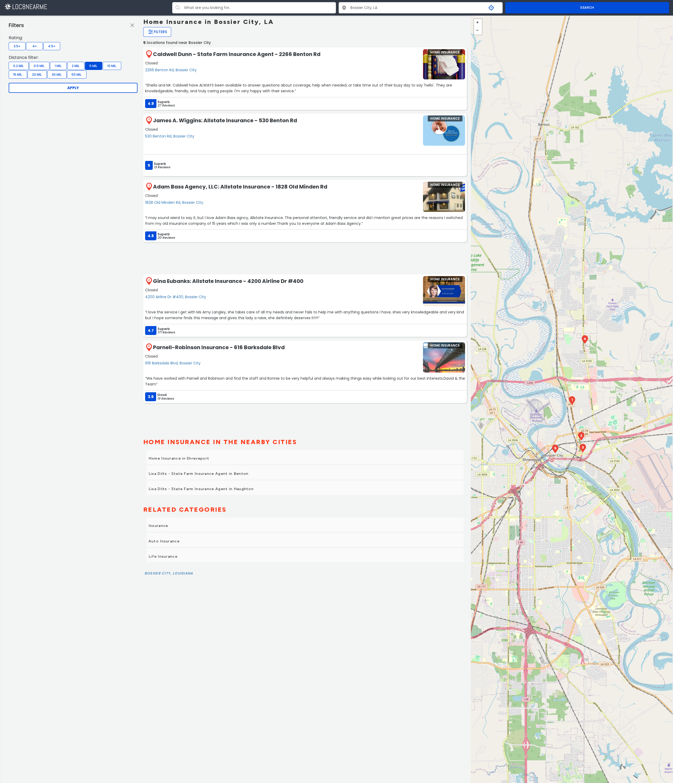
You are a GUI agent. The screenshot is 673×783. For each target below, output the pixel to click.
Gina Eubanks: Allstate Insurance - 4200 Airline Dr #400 (228, 281)
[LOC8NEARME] (25, 6)
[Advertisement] (305, 258)
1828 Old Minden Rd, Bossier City (174, 202)
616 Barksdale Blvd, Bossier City (173, 363)
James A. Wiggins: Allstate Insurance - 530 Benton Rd (225, 120)
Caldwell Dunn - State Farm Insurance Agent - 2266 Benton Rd (236, 54)
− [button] (478, 31)
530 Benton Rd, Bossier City (169, 136)
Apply (73, 87)
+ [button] (478, 23)
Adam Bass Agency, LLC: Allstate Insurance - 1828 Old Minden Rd (240, 186)
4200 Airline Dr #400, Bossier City (175, 296)
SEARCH (587, 7)
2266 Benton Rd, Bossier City (171, 70)
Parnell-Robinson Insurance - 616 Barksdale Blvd (219, 347)
